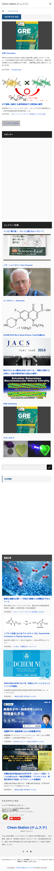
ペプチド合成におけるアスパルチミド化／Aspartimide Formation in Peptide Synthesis (27, 634)
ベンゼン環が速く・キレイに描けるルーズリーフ (23, 231)
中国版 (25, 861)
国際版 (19, 861)
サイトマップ (35, 859)
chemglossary (16, 70)
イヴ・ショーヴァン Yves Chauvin (18, 265)
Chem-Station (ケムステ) (27, 827)
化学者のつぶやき (35, 114)
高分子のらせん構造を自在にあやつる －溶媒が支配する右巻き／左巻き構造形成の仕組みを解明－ (26, 371)
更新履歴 (26, 859)
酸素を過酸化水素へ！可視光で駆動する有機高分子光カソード (27, 600)
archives (16, 741)
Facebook (44, 859)
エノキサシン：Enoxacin (14, 301)
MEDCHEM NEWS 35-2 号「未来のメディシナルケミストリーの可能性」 (27, 684)
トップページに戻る (11, 123)
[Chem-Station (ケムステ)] (15, 4)
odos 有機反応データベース (25, 646)
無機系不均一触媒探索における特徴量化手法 (22, 731)
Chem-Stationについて (8, 859)
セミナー (23, 741)
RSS (31, 851)
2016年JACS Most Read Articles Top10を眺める (24, 335)
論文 (44, 114)
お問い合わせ (33, 861)
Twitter (50, 859)
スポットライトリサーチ (19, 114)
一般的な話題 (18, 696)
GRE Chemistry (8, 53)
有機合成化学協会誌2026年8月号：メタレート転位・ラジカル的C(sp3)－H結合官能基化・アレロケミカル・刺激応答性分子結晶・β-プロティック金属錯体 (27, 777)
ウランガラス (8, 438)
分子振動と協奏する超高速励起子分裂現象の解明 (22, 104)
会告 (28, 741)
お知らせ (19, 859)
